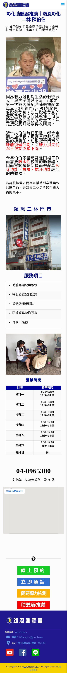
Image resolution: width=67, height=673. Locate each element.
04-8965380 (33, 471)
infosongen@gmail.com (31, 637)
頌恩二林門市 (33, 209)
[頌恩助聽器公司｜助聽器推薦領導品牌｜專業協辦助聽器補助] (16, 5)
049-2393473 (21, 632)
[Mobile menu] (62, 4)
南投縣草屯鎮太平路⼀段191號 (31, 643)
